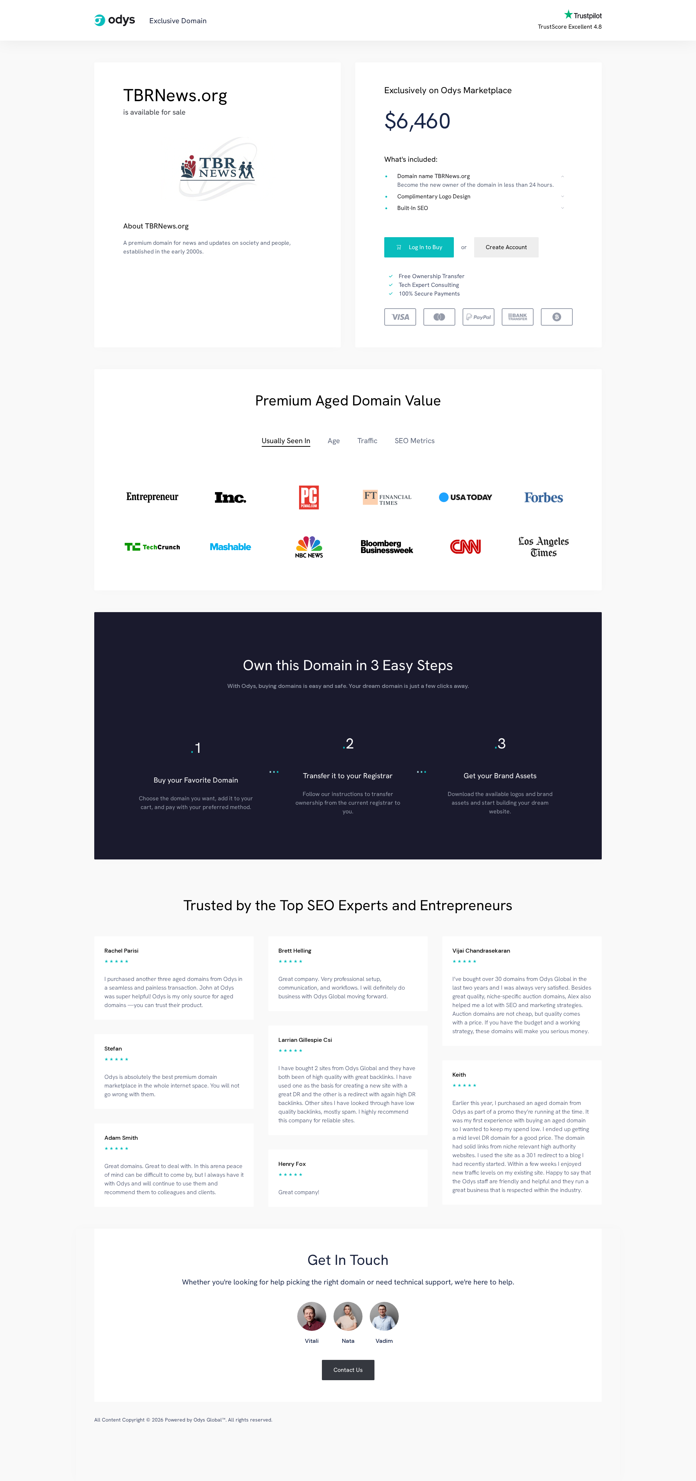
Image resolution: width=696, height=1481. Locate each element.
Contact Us (348, 1370)
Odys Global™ (209, 1419)
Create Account (506, 247)
